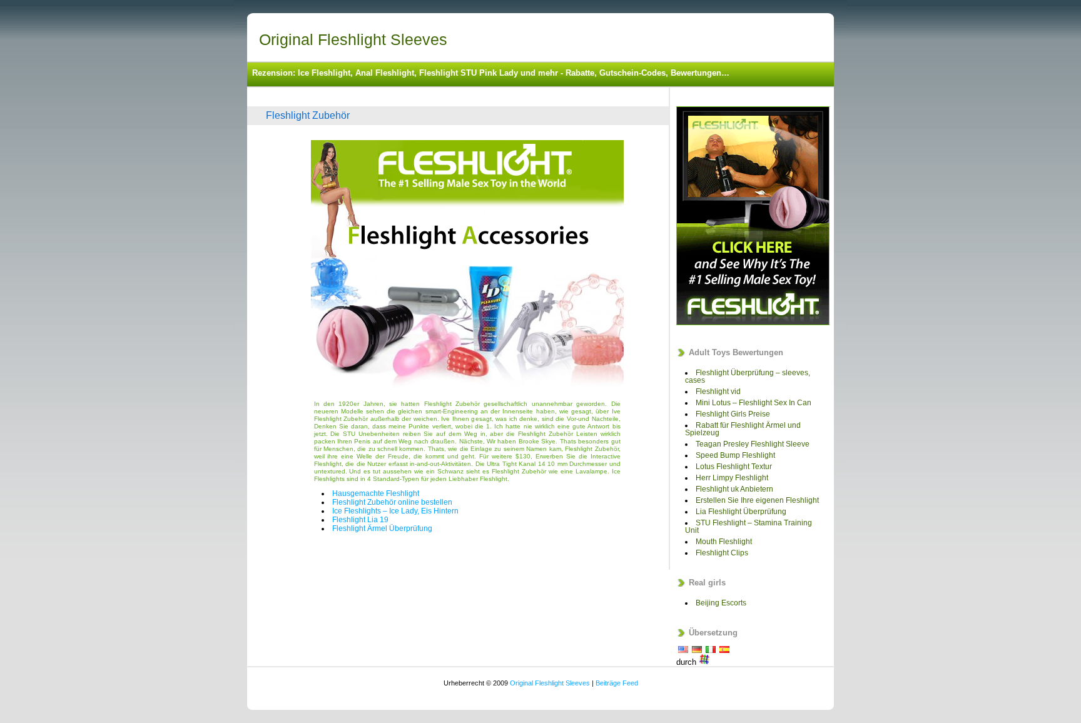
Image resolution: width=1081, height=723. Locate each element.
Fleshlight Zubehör (308, 115)
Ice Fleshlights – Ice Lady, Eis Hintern (395, 511)
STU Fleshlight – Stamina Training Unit (748, 526)
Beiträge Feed (617, 683)
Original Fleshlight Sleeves (353, 39)
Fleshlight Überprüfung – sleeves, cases (747, 376)
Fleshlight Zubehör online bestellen (392, 502)
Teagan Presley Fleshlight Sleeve (752, 444)
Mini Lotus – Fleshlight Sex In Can (753, 402)
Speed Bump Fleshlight (735, 455)
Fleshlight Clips (722, 553)
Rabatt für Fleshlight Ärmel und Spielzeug (743, 429)
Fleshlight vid (718, 391)
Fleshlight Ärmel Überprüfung (382, 528)
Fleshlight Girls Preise (733, 414)
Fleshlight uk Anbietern (734, 489)
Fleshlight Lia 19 (360, 519)
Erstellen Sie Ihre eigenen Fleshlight (757, 500)
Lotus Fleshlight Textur (734, 466)
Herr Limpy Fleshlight (732, 477)
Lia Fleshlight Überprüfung (741, 511)
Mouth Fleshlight (724, 541)
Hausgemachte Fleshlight (375, 493)
